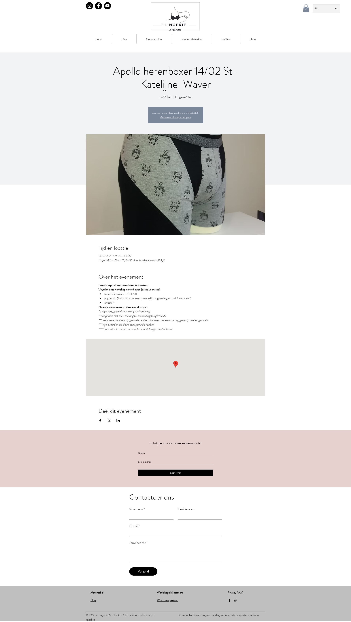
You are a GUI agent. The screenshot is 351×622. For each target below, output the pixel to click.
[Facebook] (98, 5)
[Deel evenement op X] (109, 420)
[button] (306, 8)
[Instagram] (89, 5)
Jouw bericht (138, 543)
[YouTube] (107, 5)
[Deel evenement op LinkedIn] (118, 420)
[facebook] (229, 600)
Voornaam (137, 509)
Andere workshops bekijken (175, 117)
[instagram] (235, 600)
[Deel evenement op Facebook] (100, 420)
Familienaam (186, 509)
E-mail (134, 526)
